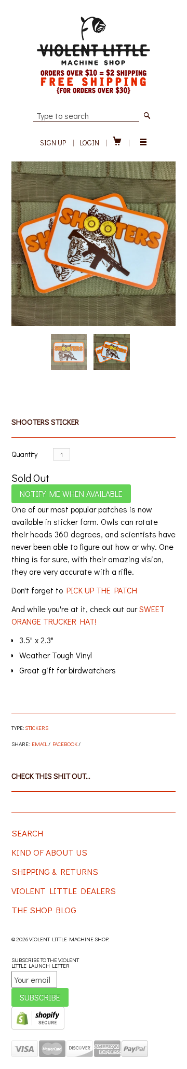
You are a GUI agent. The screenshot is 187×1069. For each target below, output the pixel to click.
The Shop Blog (43, 910)
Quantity (24, 454)
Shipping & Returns (54, 871)
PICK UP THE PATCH (101, 590)
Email (39, 744)
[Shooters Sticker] (93, 243)
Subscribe (40, 997)
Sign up (53, 142)
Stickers (36, 728)
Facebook (64, 744)
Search (27, 833)
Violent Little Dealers (63, 891)
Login (89, 142)
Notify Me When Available (71, 493)
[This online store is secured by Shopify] (37, 1027)
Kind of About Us (49, 852)
